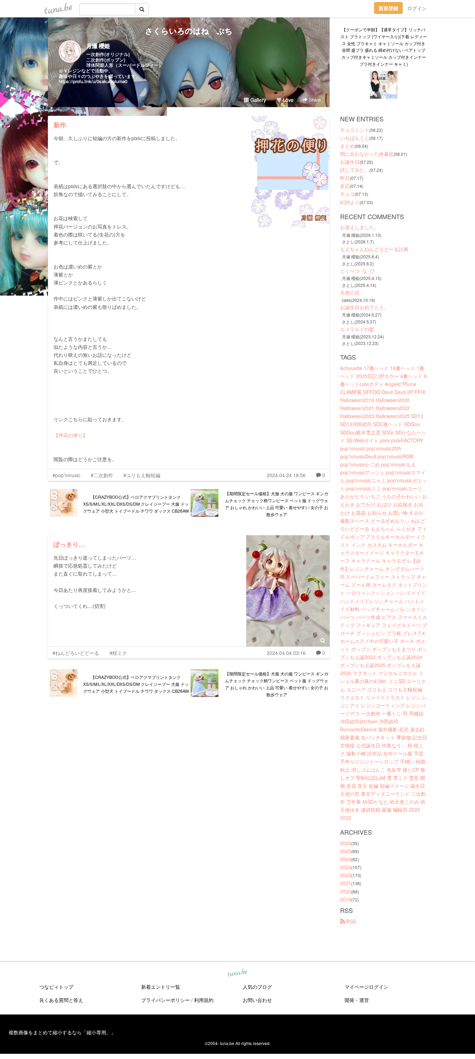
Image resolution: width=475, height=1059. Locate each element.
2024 (345, 859)
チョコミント (354, 129)
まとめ (347, 145)
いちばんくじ (354, 137)
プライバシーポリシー (165, 999)
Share (314, 99)
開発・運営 (357, 999)
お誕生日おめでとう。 (364, 307)
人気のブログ (257, 986)
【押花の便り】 (71, 435)
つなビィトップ (56, 986)
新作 (60, 124)
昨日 (345, 177)
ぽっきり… (69, 544)
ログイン (417, 8)
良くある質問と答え (61, 999)
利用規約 (204, 999)
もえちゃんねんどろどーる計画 (374, 249)
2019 (345, 899)
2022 (345, 875)
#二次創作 (102, 475)
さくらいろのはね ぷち (189, 30)
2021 (345, 883)
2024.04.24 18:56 (286, 475)
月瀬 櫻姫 (98, 46)
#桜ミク (118, 652)
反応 (345, 185)
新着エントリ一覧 (160, 986)
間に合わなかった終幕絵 (367, 153)
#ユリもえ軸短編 (141, 475)
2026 (345, 843)
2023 (345, 867)
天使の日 (350, 292)
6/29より (350, 202)
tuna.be (237, 972)
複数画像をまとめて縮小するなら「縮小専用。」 (62, 1032)
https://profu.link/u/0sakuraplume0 (93, 81)
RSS (350, 921)
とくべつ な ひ (357, 270)
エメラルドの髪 (357, 329)
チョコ (347, 193)
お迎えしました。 (359, 227)
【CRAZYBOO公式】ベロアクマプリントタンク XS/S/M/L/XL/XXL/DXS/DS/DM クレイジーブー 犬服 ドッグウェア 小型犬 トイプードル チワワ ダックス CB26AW (136, 504)
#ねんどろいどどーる (76, 652)
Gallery (257, 99)
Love (287, 99)
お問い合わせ (257, 999)
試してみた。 (354, 169)
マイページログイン (366, 986)
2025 (345, 851)
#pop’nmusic (66, 475)
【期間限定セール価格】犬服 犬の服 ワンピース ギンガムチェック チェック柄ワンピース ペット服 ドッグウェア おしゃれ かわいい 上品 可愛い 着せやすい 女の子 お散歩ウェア (276, 503)
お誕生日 (350, 161)
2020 (345, 891)
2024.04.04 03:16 (286, 652)
